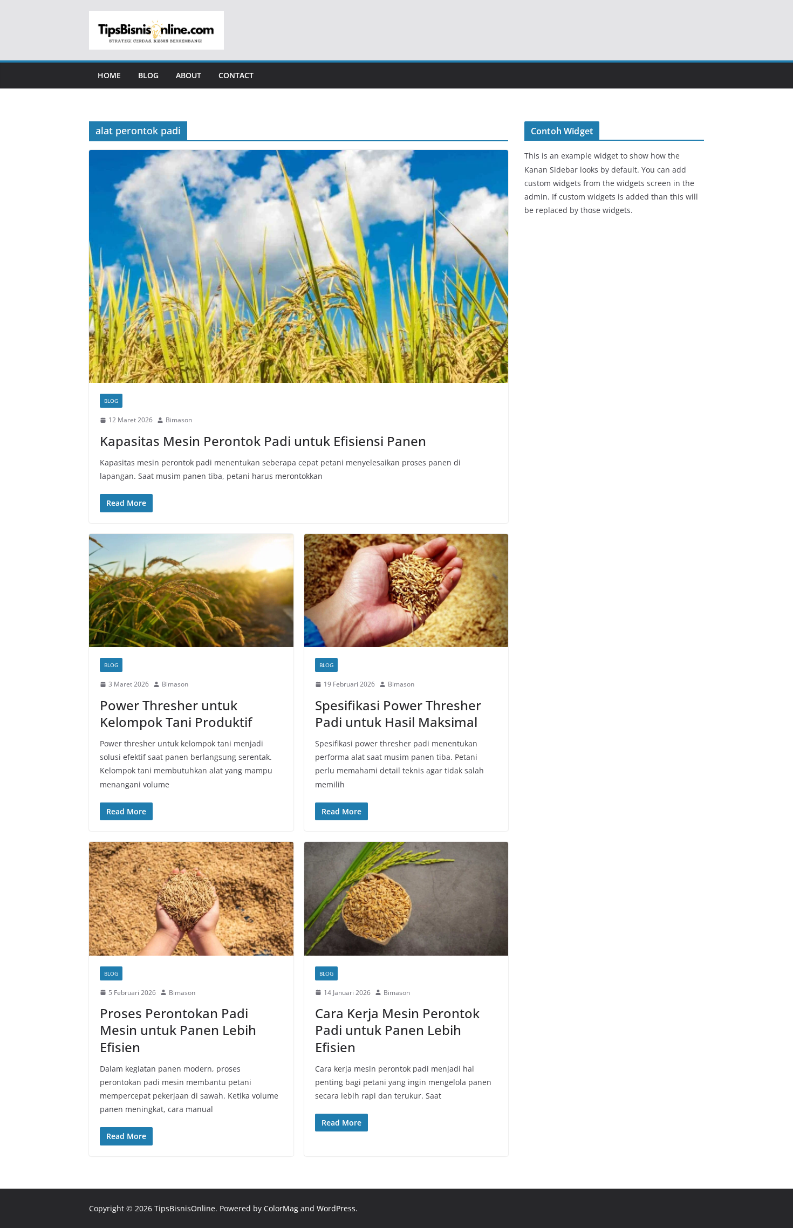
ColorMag (281, 1208)
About (188, 75)
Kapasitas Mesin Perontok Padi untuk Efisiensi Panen (263, 441)
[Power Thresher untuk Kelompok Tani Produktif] (191, 591)
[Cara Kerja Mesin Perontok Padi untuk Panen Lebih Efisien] (406, 899)
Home (109, 75)
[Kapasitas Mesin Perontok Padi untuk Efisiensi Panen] (298, 266)
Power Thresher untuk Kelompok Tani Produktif (176, 713)
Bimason (179, 419)
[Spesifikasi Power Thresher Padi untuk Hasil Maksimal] (406, 591)
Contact (236, 75)
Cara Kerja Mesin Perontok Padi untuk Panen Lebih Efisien (397, 1029)
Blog (148, 75)
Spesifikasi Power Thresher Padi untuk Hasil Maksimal (398, 713)
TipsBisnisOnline (184, 1208)
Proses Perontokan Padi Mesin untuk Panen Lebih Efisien (178, 1029)
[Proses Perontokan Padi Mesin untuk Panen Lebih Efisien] (191, 899)
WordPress (336, 1208)
